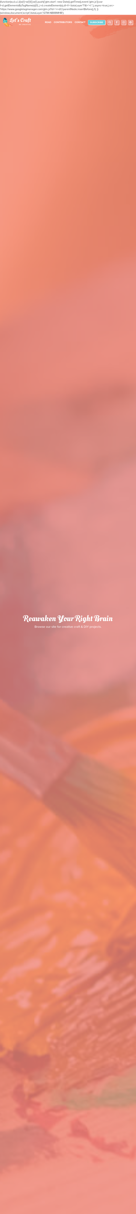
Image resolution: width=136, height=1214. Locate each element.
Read (48, 22)
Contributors (63, 22)
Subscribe (96, 22)
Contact (80, 22)
